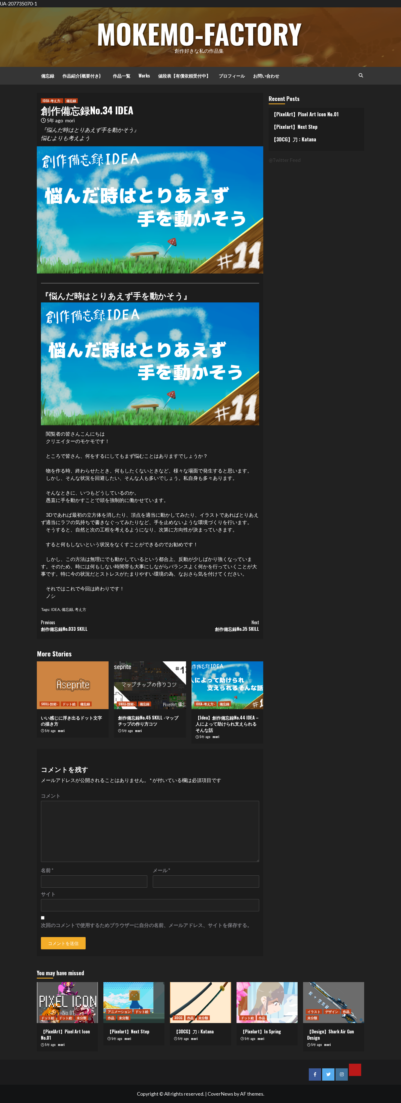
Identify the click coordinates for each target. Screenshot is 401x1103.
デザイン (331, 1011)
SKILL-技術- (49, 703)
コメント (51, 796)
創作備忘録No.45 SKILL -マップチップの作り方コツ (148, 720)
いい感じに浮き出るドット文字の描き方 (71, 720)
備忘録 (45, 75)
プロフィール (232, 75)
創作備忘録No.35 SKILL (237, 625)
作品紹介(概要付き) (81, 75)
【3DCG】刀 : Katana (293, 139)
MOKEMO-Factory (199, 33)
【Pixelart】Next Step (294, 126)
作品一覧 (119, 75)
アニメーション (119, 1011)
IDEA (55, 609)
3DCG (178, 1017)
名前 (47, 870)
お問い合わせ (266, 75)
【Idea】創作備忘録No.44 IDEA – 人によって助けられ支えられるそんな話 (227, 723)
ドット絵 (69, 703)
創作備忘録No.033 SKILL (64, 625)
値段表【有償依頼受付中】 (184, 75)
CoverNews (220, 1094)
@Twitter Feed (285, 160)
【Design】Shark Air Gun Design (330, 1034)
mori (70, 120)
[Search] (360, 75)
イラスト (314, 1011)
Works (144, 75)
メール (161, 870)
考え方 (80, 609)
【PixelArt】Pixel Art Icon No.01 (305, 114)
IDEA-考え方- (52, 100)
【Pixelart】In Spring (261, 1031)
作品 (111, 1017)
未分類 (81, 1017)
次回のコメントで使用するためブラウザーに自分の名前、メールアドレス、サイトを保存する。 (146, 925)
